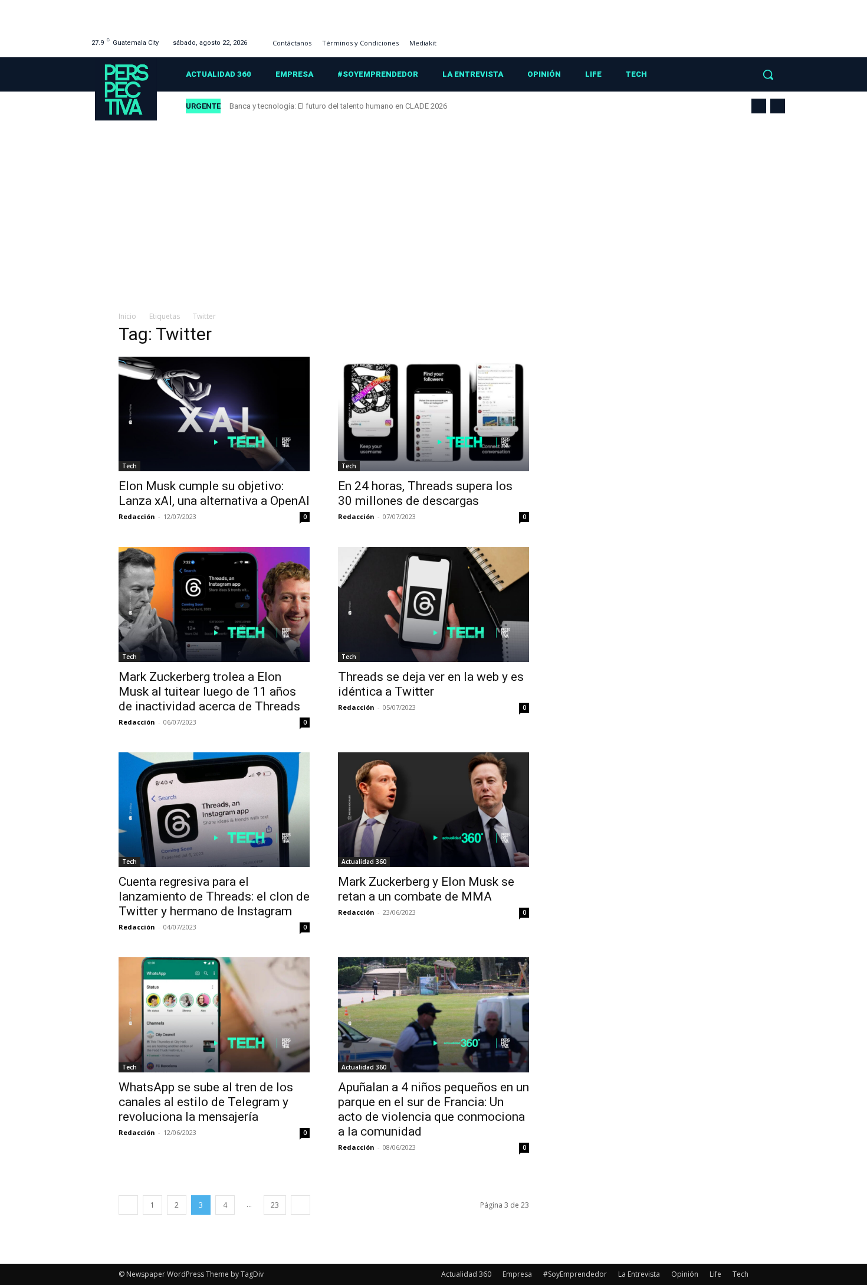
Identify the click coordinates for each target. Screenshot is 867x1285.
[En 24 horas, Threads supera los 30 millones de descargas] (433, 414)
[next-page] (300, 1205)
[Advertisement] (433, 209)
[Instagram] (732, 38)
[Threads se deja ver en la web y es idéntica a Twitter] (433, 604)
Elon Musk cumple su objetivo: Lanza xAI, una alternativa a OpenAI (214, 493)
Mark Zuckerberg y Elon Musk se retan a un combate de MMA (426, 889)
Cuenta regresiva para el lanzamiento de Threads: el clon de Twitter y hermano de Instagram (214, 896)
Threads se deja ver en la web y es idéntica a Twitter (431, 684)
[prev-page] (128, 1205)
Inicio (127, 316)
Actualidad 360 (363, 861)
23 (275, 1205)
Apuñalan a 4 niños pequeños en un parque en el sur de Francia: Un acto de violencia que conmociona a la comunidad (433, 1109)
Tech (129, 466)
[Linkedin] (747, 38)
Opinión (684, 1274)
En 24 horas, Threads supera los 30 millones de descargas (425, 493)
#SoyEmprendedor (575, 1274)
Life (715, 1274)
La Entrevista (639, 1274)
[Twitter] (763, 38)
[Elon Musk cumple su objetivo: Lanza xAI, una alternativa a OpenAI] (214, 414)
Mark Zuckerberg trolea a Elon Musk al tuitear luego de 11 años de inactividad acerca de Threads (209, 691)
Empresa (517, 1274)
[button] (768, 74)
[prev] (758, 106)
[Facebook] (718, 38)
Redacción (137, 516)
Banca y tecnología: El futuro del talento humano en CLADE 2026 (338, 106)
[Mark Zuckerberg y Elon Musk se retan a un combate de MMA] (433, 809)
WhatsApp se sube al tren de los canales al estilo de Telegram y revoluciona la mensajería (206, 1102)
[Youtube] (777, 38)
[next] (777, 106)
